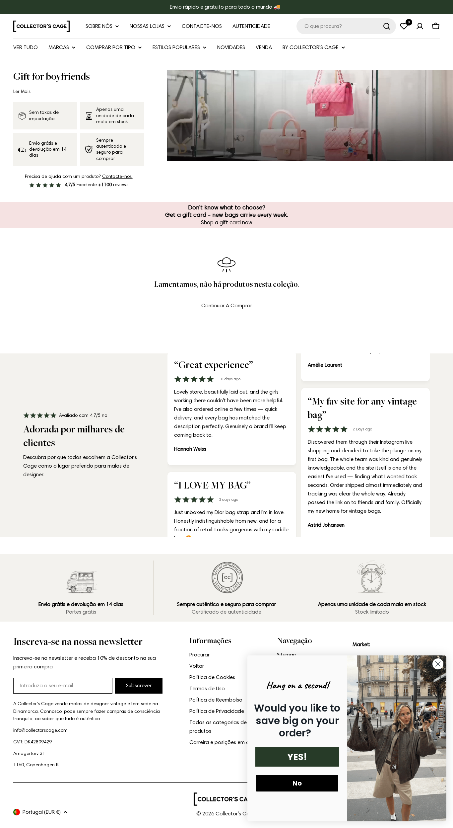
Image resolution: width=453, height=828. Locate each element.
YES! (297, 757)
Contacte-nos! (117, 176)
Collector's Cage (236, 813)
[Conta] (420, 26)
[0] (404, 26)
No (297, 783)
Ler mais (22, 91)
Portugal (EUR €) (42, 812)
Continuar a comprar (226, 305)
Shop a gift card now (226, 222)
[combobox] (346, 26)
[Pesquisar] (387, 26)
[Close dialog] (438, 664)
